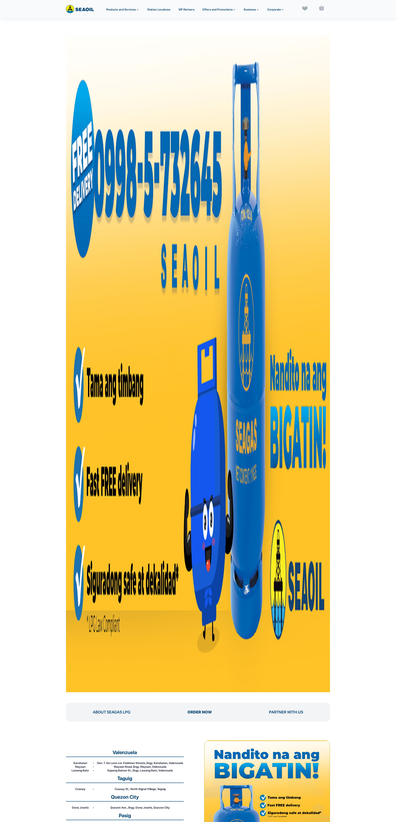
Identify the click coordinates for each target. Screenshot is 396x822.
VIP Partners (186, 9)
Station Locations (159, 9)
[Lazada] (305, 8)
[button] (122, 9)
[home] (80, 9)
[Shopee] (321, 8)
